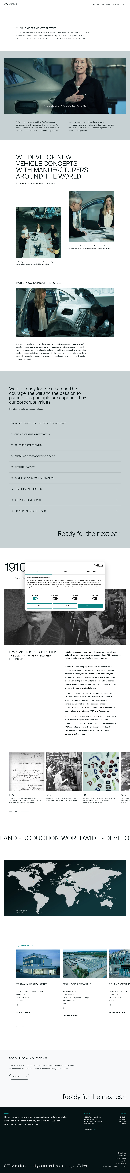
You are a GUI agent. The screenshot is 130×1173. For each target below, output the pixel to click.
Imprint (123, 1161)
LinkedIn (123, 1117)
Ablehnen (40, 606)
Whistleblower (121, 1164)
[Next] (16, 811)
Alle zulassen (90, 606)
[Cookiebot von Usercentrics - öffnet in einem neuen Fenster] (95, 565)
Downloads (122, 1153)
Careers (116, 4)
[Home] (10, 4)
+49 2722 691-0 (23, 1012)
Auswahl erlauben (65, 606)
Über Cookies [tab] (91, 571)
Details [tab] (65, 571)
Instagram (122, 1119)
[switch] (55, 598)
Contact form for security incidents (114, 1166)
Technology (106, 4)
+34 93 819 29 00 (70, 1015)
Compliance (122, 1156)
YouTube (123, 1123)
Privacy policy (121, 1158)
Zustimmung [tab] (38, 571)
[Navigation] (124, 3)
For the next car (93, 4)
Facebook (122, 1121)
